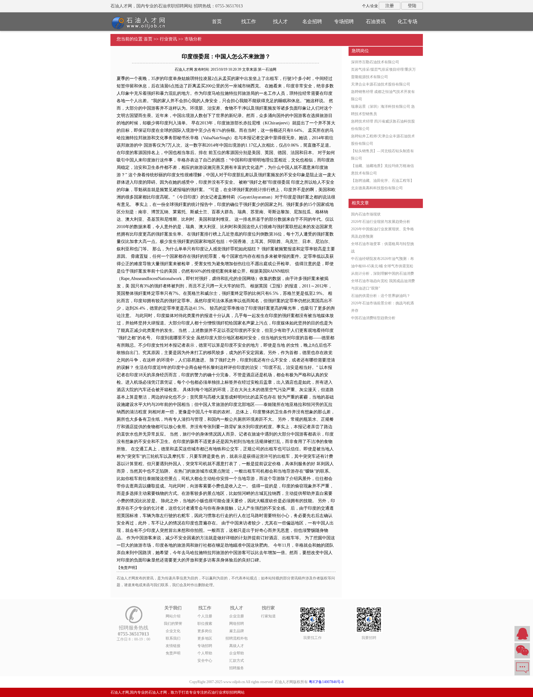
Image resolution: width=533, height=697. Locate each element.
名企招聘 (312, 21)
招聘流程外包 (236, 638)
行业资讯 (168, 39)
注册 (389, 5)
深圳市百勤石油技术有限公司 (375, 62)
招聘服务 (236, 668)
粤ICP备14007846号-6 (326, 682)
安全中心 (204, 660)
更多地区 (204, 638)
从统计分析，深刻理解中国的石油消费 (382, 273)
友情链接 (173, 646)
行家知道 (268, 616)
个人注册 (204, 616)
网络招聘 (236, 623)
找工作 (248, 21)
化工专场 (407, 21)
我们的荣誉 (173, 623)
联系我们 (173, 638)
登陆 (412, 5)
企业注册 (236, 616)
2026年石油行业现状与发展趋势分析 (380, 221)
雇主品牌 (236, 631)
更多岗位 (204, 631)
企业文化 (173, 631)
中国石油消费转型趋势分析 (373, 318)
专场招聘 (344, 21)
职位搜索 (204, 623)
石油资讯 (376, 21)
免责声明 (173, 653)
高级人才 (236, 646)
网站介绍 (173, 616)
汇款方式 (236, 660)
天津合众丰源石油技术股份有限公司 (380, 84)
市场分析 (193, 39)
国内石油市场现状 (366, 214)
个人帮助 (204, 653)
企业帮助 (236, 653)
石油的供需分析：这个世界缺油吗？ (380, 296)
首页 (217, 21)
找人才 (280, 21)
